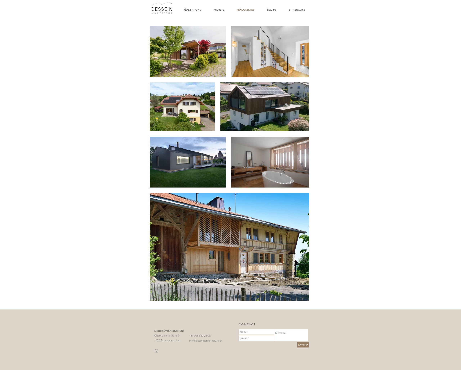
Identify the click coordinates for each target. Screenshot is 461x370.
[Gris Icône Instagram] (156, 351)
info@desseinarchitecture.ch (205, 340)
